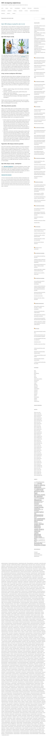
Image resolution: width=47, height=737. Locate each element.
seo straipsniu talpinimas (24, 578)
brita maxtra (42, 715)
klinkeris (12, 653)
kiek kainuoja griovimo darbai (11, 655)
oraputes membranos (4, 659)
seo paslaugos (39, 518)
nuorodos (26, 631)
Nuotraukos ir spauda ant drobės (39, 164)
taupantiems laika (21, 669)
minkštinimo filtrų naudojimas (16, 564)
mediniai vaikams (41, 718)
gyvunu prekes (15, 612)
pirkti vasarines (23, 672)
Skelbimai (20, 10)
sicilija (14, 680)
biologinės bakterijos (26, 639)
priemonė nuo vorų (28, 589)
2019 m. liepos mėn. (37, 440)
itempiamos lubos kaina (39, 609)
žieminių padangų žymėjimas (13, 563)
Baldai (7, 8)
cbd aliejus (11, 180)
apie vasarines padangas (12, 677)
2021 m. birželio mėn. (37, 427)
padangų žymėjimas (4, 563)
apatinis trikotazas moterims (32, 660)
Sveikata (8, 13)
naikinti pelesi (3, 655)
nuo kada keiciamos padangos (10, 620)
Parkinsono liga (12, 184)
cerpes (42, 482)
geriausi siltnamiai (19, 635)
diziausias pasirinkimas (30, 672)
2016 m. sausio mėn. (37, 470)
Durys (35, 376)
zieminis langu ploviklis (5, 619)
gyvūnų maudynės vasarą (33, 712)
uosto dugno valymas (39, 530)
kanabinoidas (6, 183)
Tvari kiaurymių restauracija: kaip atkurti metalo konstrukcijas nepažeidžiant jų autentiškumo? (39, 98)
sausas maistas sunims (29, 628)
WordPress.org (36, 556)
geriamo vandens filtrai (23, 579)
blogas (23, 638)
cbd (2, 180)
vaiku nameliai (18, 649)
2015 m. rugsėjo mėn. (37, 472)
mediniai (14, 718)
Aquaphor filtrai (36, 222)
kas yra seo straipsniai (7, 602)
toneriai (11, 656)
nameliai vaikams (29, 718)
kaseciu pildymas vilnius (17, 656)
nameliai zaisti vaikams (37, 655)
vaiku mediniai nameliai (36, 719)
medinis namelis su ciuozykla (35, 614)
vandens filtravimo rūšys (22, 563)
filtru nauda (10, 639)
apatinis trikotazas (40, 659)
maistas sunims (13, 642)
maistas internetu (7, 638)
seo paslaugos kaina (38, 520)
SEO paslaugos (37, 226)
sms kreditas (3, 680)
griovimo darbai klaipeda (27, 651)
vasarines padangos (25, 619)
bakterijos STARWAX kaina (32, 652)
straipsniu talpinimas (37, 526)
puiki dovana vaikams (4, 593)
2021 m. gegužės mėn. (38, 429)
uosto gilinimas (37, 533)
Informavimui (36, 8)
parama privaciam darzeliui (18, 607)
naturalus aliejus (6, 184)
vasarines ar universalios (13, 667)
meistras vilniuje (41, 624)
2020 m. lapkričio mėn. (38, 433)
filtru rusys (39, 645)
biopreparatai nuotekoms (5, 652)
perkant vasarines (14, 676)
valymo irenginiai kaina (5, 665)
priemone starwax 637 (13, 652)
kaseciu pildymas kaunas (26, 656)
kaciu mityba (19, 624)
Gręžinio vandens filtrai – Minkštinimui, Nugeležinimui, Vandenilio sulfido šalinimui (39, 323)
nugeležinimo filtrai (39, 588)
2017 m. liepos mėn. (37, 457)
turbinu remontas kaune (39, 610)
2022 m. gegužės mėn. (38, 423)
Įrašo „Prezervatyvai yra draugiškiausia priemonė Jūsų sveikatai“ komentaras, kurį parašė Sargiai (39, 137)
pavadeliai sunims (16, 634)
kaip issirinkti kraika (28, 642)
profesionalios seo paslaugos (38, 510)
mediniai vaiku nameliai (29, 655)
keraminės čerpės (41, 501)
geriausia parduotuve (29, 702)
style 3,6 (43, 646)
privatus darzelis (4, 609)
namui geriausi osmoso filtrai (16, 574)
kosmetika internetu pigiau (13, 660)
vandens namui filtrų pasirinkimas (26, 571)
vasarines (3, 669)
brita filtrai (38, 482)
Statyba (26, 10)
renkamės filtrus (36, 637)
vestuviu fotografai (14, 658)
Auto (2, 8)
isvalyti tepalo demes (12, 616)
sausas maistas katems (41, 627)
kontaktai (15, 631)
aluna (24, 646)
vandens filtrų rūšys (34, 572)
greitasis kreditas (8, 613)
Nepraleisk (3, 10)
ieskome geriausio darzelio (41, 607)
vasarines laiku (8, 669)
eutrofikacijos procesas (39, 488)
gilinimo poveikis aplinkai (39, 495)
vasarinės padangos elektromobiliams (38, 598)
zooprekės (15, 645)
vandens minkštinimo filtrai (8, 575)
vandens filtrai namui (29, 568)
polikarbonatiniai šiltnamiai (32, 635)
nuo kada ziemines (13, 605)
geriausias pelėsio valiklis (5, 592)
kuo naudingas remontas (19, 599)
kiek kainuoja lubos (12, 610)
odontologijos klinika (4, 626)
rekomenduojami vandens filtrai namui (10, 572)
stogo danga (39, 524)
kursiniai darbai (36, 504)
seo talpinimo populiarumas (37, 666)
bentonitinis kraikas (17, 628)
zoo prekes (10, 648)
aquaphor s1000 (18, 584)
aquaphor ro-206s (11, 586)
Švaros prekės (36, 397)
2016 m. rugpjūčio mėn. (38, 465)
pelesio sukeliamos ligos (24, 679)
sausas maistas (14, 644)
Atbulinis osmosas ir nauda (38, 123)
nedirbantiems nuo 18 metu (39, 679)
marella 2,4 (32, 646)
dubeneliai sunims (16, 627)
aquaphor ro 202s (16, 588)
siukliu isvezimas (34, 651)
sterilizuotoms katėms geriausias (7, 596)
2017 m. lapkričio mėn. (38, 455)
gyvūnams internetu (32, 644)
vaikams (18, 603)
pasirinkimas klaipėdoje (40, 662)
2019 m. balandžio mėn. (38, 443)
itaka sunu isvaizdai (5, 702)
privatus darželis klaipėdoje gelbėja (23, 662)
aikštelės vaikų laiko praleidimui (23, 593)
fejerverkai (39, 638)
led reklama (21, 637)
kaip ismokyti (24, 715)
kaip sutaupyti (16, 702)
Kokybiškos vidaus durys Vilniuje (39, 220)
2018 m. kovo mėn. (37, 451)
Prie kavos (29, 8)
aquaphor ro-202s (33, 585)
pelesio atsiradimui (33, 677)
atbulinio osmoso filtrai (24, 566)
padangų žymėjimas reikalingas (26, 598)
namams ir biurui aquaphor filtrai (37, 584)
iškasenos (38, 500)
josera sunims (40, 626)
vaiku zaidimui (23, 606)
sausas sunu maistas (34, 634)
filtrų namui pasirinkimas (12, 568)
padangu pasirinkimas (33, 620)
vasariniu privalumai (15, 673)
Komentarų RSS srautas (38, 554)
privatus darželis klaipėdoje (12, 663)
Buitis (11, 8)
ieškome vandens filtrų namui (38, 570)
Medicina (3, 13)
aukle (44, 663)
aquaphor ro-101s (26, 585)
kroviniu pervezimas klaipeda (12, 651)
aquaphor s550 (27, 586)
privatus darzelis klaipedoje (14, 665)
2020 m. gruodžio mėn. (38, 431)
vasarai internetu (20, 676)
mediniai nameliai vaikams (23, 665)
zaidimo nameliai (42, 725)
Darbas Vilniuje (37, 649)
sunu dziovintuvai (22, 627)
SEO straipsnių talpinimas (11, 3)
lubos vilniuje (28, 610)
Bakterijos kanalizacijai (39, 303)
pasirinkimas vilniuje (32, 607)
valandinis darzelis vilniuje (28, 626)
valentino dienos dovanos (23, 660)
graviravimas (36, 497)
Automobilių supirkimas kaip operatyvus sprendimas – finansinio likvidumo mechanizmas (40, 62)
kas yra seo (40, 589)
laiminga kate (10, 612)
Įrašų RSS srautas (37, 553)
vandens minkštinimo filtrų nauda (37, 575)
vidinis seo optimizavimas (34, 602)
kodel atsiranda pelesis (9, 679)
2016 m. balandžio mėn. (38, 466)
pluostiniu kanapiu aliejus (19, 184)
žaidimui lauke (7, 649)
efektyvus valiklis (39, 652)
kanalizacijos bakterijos (41, 639)
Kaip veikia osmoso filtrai (38, 295)
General (15, 10)
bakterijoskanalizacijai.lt (41, 660)
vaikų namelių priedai (17, 726)
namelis (30, 719)
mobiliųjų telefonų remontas (40, 595)
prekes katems (22, 634)
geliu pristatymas (34, 659)
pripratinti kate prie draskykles (25, 614)
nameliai (32, 648)
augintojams (19, 638)
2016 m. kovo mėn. (37, 468)
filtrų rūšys (8, 564)
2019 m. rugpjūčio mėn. (38, 438)
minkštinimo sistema (24, 564)
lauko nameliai (37, 648)
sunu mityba (11, 702)
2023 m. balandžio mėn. (38, 420)
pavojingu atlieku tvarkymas (18, 659)
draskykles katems (10, 614)
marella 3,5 (36, 646)
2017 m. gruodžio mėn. (38, 454)
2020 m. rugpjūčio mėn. (38, 436)
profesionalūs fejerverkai (22, 645)
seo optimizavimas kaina (38, 516)
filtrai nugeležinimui (30, 563)
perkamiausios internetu (39, 644)
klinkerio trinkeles (40, 651)
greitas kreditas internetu (21, 613)
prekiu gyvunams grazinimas (35, 623)
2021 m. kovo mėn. (37, 430)
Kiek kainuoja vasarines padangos (24, 621)
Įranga (35, 383)
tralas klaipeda (20, 651)
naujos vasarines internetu (39, 673)
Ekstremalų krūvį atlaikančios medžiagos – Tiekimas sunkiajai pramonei (40, 266)
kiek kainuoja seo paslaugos (38, 502)
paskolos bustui (7, 624)
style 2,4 (40, 646)
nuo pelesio (41, 663)
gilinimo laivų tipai (39, 492)
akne (7, 179)
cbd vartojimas (7, 181)
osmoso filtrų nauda (42, 563)
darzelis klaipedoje (4, 662)
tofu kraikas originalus (26, 623)
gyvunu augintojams (17, 630)
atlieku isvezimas (31, 665)
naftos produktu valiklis (19, 680)
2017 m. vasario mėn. (37, 461)
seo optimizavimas (38, 514)
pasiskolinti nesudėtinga (30, 612)
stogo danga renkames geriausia (28, 723)
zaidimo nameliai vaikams (21, 655)
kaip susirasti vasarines (33, 676)
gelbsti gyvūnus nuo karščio (36, 642)
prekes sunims (27, 634)
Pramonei (35, 391)
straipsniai (26, 638)
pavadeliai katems (10, 634)
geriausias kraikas (4, 645)
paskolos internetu (37, 612)
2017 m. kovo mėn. (37, 459)
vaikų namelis (28, 648)
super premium (11, 626)
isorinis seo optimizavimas (25, 602)
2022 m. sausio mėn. (37, 426)
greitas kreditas (13, 613)
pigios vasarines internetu (21, 674)
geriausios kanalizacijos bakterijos (39, 606)
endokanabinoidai (13, 181)
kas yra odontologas (13, 646)
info (34, 628)
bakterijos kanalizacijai (32, 603)
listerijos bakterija (7, 606)
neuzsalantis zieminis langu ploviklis (37, 617)
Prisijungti (35, 552)
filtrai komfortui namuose (21, 568)
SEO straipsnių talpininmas (40, 158)
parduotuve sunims (12, 666)
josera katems (35, 626)
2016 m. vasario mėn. (37, 469)
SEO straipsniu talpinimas (39, 57)
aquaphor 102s (10, 588)
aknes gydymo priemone (12, 179)
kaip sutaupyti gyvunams (39, 628)
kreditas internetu (37, 613)
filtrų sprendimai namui (29, 570)
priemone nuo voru (13, 589)
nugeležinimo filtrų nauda (17, 575)
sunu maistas (16, 626)
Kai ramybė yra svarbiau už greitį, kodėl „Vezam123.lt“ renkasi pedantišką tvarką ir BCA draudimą (39, 173)
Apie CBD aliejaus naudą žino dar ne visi (13, 24)
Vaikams (13, 13)
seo (35, 512)
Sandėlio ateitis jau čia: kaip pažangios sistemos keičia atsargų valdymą (39, 30)
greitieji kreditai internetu (30, 613)
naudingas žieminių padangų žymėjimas (7, 599)
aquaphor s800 (38, 582)
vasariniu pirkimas (27, 669)
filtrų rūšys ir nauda (32, 564)
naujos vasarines (34, 669)
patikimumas (36, 658)
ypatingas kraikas (7, 635)
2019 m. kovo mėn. (37, 444)
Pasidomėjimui (17, 8)
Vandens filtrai (36, 401)
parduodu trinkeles (37, 508)
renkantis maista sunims (5, 681)
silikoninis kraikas (10, 628)
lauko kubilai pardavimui (20, 589)
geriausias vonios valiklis (34, 596)
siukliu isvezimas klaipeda (20, 720)
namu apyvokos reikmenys (9, 603)
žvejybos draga (40, 545)
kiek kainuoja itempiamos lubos (29, 609)
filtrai (35, 489)
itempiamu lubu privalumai (12, 609)
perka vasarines (36, 670)
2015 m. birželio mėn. (37, 473)
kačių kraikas (20, 644)
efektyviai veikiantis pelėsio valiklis (13, 600)
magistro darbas (38, 505)
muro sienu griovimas (21, 658)
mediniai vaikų (18, 718)
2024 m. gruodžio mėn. (38, 417)
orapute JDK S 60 (41, 658)
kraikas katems (28, 645)
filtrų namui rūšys (27, 572)
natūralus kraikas (29, 715)
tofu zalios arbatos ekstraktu (17, 623)
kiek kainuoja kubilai (16, 596)
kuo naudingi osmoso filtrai (37, 567)
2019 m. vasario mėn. (37, 445)
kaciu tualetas (34, 627)
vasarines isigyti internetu (12, 674)
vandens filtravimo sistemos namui (18, 570)
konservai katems (4, 628)
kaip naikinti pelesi (31, 653)
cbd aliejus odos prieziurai (18, 180)
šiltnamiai (43, 641)
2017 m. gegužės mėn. (38, 458)
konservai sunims (29, 627)
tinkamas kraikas (34, 645)
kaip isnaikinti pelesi (16, 679)
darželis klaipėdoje (32, 662)
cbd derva (24, 180)
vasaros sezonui (7, 676)
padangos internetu (37, 616)
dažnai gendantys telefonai (24, 596)
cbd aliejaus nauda (6, 180)
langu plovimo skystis (12, 619)
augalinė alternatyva (4, 631)
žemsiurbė (38, 543)
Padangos (35, 387)
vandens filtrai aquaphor (15, 579)
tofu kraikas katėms (16, 648)
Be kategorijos (36, 373)
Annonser (9, 10)
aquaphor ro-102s (6, 584)
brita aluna (27, 646)
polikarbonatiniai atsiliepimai (6, 637)
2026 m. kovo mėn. (37, 412)
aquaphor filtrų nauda (32, 581)
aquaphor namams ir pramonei (12, 581)
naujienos (22, 631)
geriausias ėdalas (14, 638)
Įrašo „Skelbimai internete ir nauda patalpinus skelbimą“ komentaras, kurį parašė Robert (39, 153)
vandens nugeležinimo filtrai (39, 540)
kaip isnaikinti (25, 653)
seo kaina (40, 512)
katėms (25, 630)
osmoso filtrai (36, 563)
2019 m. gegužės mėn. (38, 441)
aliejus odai (21, 179)
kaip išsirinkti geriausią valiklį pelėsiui (39, 592)
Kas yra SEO (37, 328)
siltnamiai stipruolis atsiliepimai (22, 605)
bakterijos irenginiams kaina (22, 652)
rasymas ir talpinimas (20, 667)
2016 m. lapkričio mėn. (38, 462)
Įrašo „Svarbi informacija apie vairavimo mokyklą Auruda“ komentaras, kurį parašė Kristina (39, 148)
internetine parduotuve (37, 702)
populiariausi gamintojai (21, 677)
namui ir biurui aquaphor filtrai (26, 584)
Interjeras (35, 381)
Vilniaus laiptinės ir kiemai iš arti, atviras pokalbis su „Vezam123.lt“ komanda (39, 213)
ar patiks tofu (43, 630)
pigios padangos (14, 617)
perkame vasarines (4, 677)
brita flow (2, 648)
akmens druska (31, 680)
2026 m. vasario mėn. (37, 413)
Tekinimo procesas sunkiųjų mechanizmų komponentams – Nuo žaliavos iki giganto (39, 168)
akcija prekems (13, 635)
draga (39, 483)
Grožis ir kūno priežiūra (34, 10)
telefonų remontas (35, 589)
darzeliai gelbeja (26, 607)
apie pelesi (27, 677)
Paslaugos (36, 390)
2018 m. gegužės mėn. (38, 450)
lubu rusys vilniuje (23, 610)
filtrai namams (35, 568)
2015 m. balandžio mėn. (38, 475)
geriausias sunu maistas (20, 642)
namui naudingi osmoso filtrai (12, 567)
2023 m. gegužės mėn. (38, 419)
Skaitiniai (23, 8)
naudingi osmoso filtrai (28, 567)
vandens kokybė (38, 536)
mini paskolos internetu (17, 694)
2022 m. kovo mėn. (37, 424)
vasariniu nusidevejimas (37, 674)
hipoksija (42, 498)
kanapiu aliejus (15, 183)
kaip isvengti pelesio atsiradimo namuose (25, 592)
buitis (15, 603)
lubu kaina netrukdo (20, 609)
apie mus (19, 631)
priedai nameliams (43, 716)
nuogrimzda (38, 507)
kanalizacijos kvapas (33, 639)
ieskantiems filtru (36, 708)
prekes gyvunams (4, 630)
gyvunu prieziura (10, 630)
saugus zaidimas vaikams (41, 603)
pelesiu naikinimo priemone (39, 653)
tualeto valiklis (12, 727)
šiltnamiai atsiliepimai (14, 637)
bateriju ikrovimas (30, 658)
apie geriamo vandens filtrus (37, 566)
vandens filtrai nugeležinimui (26, 575)
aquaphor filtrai (39, 578)
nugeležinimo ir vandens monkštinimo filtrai (15, 577)
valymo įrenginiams (33, 656)
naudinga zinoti (24, 670)
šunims (22, 630)
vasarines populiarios (17, 670)
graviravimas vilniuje (41, 497)
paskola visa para (31, 679)
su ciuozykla (23, 649)
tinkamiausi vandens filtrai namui (7, 570)
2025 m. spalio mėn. (37, 416)
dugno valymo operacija (39, 486)
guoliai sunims (10, 627)
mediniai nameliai (23, 648)
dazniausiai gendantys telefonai (9, 595)
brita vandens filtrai (32, 641)
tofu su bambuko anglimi (8, 623)
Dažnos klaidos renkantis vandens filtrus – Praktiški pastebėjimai (39, 308)
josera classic (35, 600)
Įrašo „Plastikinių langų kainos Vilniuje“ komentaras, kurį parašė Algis (39, 132)
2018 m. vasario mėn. (37, 452)
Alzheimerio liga (26, 179)
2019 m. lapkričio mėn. (38, 437)
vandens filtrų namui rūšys (5, 571)
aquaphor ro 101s (4, 588)
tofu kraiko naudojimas (36, 630)
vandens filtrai (37, 535)
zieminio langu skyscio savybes (16, 606)
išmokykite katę (24, 624)
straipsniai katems (4, 612)
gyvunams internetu (22, 702)
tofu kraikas (23, 628)
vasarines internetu (35, 667)
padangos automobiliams (39, 665)
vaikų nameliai (4, 718)
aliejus (18, 179)
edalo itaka (43, 631)
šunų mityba (10, 644)
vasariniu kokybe (4, 670)
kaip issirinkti (25, 635)
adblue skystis (3, 607)
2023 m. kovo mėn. (37, 422)
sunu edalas (21, 626)
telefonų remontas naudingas (33, 593)
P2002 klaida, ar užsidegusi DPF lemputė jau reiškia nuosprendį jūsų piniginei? (39, 190)
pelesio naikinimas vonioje (18, 653)
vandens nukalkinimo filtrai (27, 577)
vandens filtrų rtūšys (35, 571)
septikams (39, 656)
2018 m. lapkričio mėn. (38, 447)
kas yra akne (20, 183)
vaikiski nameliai (12, 649)
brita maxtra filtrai (20, 646)
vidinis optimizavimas (21, 612)
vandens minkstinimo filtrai (39, 538)
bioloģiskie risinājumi (30, 606)
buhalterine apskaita (10, 607)
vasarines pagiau (31, 673)
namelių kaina (23, 718)
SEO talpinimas (37, 106)
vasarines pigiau (40, 669)
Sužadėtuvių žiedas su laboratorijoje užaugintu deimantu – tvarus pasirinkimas (39, 261)
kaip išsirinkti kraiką (8, 715)
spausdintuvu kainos (7, 658)
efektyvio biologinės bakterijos (17, 641)
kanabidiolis (25, 181)
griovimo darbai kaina (27, 659)
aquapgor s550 (12, 584)
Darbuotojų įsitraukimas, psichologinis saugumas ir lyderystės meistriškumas (39, 93)
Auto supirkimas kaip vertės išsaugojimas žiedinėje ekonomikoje (39, 282)
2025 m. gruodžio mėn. (38, 415)
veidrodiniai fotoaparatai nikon (39, 680)
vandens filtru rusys (32, 582)
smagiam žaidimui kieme (13, 593)
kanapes (10, 183)
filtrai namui (23, 574)
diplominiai (35, 483)
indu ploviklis (11, 659)
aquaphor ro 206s (22, 588)
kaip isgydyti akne (20, 181)
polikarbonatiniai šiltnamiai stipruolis (33, 605)
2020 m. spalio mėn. (37, 434)
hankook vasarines (31, 670)
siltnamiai (32, 610)
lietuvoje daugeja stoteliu (16, 598)
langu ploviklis (19, 619)
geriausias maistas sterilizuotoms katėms (21, 595)
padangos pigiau (38, 619)
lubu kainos (17, 610)
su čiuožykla (28, 649)
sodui (27, 641)
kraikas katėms (25, 644)
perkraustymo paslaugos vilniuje (33, 624)
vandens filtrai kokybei (42, 568)
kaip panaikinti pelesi (12, 725)
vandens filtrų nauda (9, 566)
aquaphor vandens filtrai (33, 578)
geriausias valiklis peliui (37, 599)
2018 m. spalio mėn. (37, 448)
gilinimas (40, 489)
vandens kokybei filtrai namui (15, 571)
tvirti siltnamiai (39, 635)
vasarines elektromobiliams (10, 672)
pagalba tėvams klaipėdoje (12, 662)
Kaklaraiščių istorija (37, 341)
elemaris (6, 648)
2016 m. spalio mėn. (37, 464)
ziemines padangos (32, 619)
